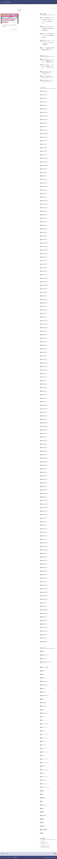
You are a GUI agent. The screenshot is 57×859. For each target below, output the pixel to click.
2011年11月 (44, 366)
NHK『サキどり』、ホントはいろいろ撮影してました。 (48, 60)
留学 (43, 819)
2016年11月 (45, 161)
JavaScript (44, 685)
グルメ (43, 730)
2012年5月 (44, 345)
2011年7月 (44, 380)
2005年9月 (44, 595)
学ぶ (43, 794)
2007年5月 (44, 525)
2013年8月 (44, 292)
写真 (43, 790)
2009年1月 (44, 454)
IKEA (43, 670)
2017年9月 (44, 140)
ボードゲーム (45, 783)
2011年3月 (44, 394)
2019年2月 (44, 105)
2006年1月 (44, 581)
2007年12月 (45, 500)
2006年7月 (44, 560)
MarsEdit (44, 706)
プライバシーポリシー (7, 857)
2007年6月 (44, 521)
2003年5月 (44, 634)
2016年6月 (44, 179)
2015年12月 (45, 200)
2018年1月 (44, 130)
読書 (43, 822)
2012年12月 (45, 320)
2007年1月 (44, 539)
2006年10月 (45, 549)
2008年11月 (45, 461)
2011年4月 (44, 391)
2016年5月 (44, 183)
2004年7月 (44, 617)
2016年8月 (44, 172)
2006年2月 (44, 578)
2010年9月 (44, 412)
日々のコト (44, 805)
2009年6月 (44, 440)
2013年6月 (44, 299)
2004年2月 (44, 620)
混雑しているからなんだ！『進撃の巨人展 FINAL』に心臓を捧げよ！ (48, 28)
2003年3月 (44, 638)
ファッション (45, 769)
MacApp (44, 702)
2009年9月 (44, 430)
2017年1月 (44, 154)
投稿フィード (44, 843)
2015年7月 (44, 218)
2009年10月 (45, 426)
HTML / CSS (45, 667)
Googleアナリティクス (47, 663)
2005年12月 (45, 585)
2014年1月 (44, 274)
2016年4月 (44, 186)
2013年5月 (44, 303)
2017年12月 (45, 133)
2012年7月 (44, 338)
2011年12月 (45, 363)
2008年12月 (45, 458)
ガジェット (44, 727)
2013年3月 (44, 310)
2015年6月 (44, 221)
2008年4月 (44, 486)
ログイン (43, 841)
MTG (43, 709)
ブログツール (45, 776)
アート (43, 716)
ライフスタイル (45, 787)
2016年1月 (44, 197)
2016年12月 (45, 158)
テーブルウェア (45, 762)
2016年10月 (45, 165)
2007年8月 (44, 514)
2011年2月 (44, 398)
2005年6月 (44, 606)
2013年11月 (45, 281)
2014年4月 (44, 271)
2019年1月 (44, 108)
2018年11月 (45, 116)
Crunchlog (5, 2)
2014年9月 (44, 253)
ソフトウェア (45, 759)
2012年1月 (44, 359)
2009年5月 (44, 444)
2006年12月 (45, 542)
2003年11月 (45, 631)
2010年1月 (44, 419)
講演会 (43, 826)
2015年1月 (44, 239)
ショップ (44, 748)
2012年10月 (45, 327)
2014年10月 (45, 250)
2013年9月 (44, 288)
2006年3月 (44, 574)
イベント (44, 720)
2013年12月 (45, 278)
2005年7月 (44, 602)
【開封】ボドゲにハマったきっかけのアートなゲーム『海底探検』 (48, 42)
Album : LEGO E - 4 (47, 77)
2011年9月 (44, 373)
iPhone (43, 677)
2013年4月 (44, 306)
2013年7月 (44, 295)
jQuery (43, 688)
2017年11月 (45, 137)
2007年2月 (44, 535)
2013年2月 (44, 313)
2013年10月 (45, 285)
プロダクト (44, 780)
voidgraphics (49, 61)
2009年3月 (44, 447)
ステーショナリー (46, 752)
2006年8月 (44, 557)
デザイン (44, 766)
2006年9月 (44, 553)
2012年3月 (44, 352)
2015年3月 (44, 232)
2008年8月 (44, 472)
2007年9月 (44, 511)
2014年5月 (44, 267)
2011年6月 (44, 384)
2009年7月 (44, 437)
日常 (43, 808)
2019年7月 (44, 94)
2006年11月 (45, 546)
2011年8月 (44, 377)
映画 (43, 812)
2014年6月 (44, 264)
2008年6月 (44, 479)
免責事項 (15, 857)
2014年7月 (44, 260)
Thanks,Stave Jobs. (47, 71)
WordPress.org (45, 846)
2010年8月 (44, 415)
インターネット (45, 723)
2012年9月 (44, 331)
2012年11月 (45, 324)
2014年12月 (45, 243)
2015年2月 (44, 236)
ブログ (43, 773)
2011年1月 (44, 401)
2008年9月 (44, 468)
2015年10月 (45, 207)
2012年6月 (44, 341)
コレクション (45, 737)
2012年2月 (44, 355)
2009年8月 (44, 433)
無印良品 (44, 815)
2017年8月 (44, 144)
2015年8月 (44, 214)
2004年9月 (44, 613)
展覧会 (43, 797)
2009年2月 (44, 451)
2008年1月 (44, 497)
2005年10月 (45, 592)
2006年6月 (44, 564)
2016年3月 (44, 190)
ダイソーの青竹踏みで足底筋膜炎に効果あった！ (48, 48)
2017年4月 (44, 151)
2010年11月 (45, 405)
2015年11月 (45, 204)
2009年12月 (45, 422)
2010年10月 (45, 408)
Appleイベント (45, 655)
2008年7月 (44, 475)
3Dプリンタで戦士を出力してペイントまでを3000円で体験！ (48, 35)
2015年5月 (44, 225)
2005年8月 (44, 599)
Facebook (44, 658)
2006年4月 (44, 571)
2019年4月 (44, 98)
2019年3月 (44, 101)
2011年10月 (45, 370)
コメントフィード (45, 845)
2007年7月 (44, 518)
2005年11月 (45, 588)
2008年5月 (44, 482)
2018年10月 (45, 119)
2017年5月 (44, 147)
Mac (43, 699)
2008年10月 (45, 465)
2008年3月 (44, 489)
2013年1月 (44, 317)
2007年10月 (45, 507)
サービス (44, 744)
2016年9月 (44, 168)
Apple (43, 651)
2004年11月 (45, 609)
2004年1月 (44, 624)
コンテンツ (44, 741)
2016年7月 (44, 175)
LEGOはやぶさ (45, 695)
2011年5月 (44, 387)
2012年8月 (44, 334)
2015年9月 (44, 211)
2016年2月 (44, 193)
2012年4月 (44, 348)
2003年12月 (45, 627)
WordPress (44, 713)
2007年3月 (44, 532)
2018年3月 (44, 126)
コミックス (44, 734)
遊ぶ (43, 833)
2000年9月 (44, 641)
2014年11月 (45, 246)
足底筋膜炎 (44, 829)
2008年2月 (44, 493)
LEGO (43, 692)
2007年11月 (45, 504)
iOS (43, 674)
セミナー (44, 755)
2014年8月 (44, 257)
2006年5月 (44, 567)
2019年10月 (45, 91)
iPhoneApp (44, 681)
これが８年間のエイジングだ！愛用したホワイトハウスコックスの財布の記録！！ (48, 20)
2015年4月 (44, 228)
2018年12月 (45, 112)
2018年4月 (44, 123)
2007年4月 (44, 528)
